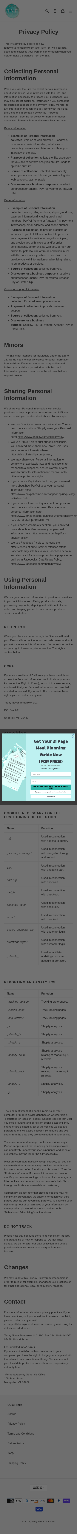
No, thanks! (51, 796)
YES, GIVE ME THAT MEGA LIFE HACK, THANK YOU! (51, 787)
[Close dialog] (72, 735)
